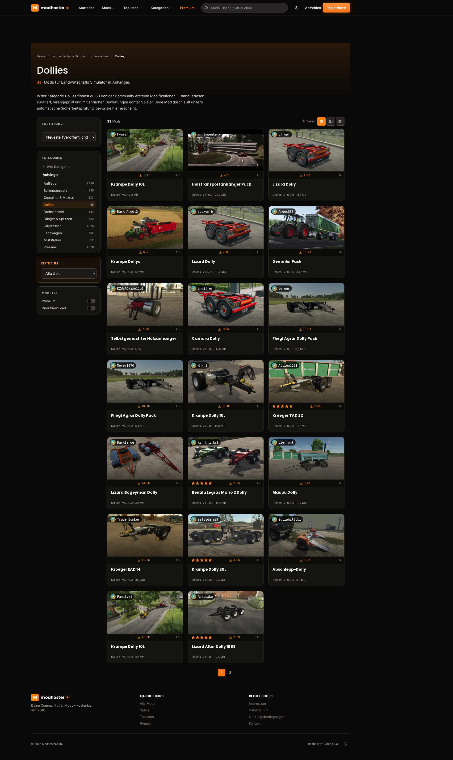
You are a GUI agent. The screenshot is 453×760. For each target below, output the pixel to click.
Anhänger (102, 56)
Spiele (144, 710)
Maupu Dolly (285, 492)
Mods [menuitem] (106, 8)
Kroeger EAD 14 (125, 569)
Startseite (86, 8)
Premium (187, 8)
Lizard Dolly (284, 184)
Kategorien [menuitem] (160, 8)
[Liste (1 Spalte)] (321, 121)
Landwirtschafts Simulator (70, 56)
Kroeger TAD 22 (288, 415)
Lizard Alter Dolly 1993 (213, 646)
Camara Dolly (206, 338)
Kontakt (255, 723)
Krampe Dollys (125, 261)
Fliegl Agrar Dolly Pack (295, 338)
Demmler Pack (287, 261)
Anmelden (313, 8)
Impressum (257, 703)
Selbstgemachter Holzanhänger (143, 338)
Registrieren (336, 8)
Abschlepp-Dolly (289, 569)
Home (41, 56)
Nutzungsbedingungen (267, 717)
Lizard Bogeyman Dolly (134, 492)
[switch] (91, 301)
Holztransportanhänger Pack (221, 184)
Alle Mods (147, 703)
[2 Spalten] (331, 121)
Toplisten (147, 717)
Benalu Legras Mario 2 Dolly (219, 492)
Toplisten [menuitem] (130, 8)
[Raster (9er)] (340, 121)
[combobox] (244, 8)
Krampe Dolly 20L (209, 569)
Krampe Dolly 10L (128, 184)
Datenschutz (258, 710)
